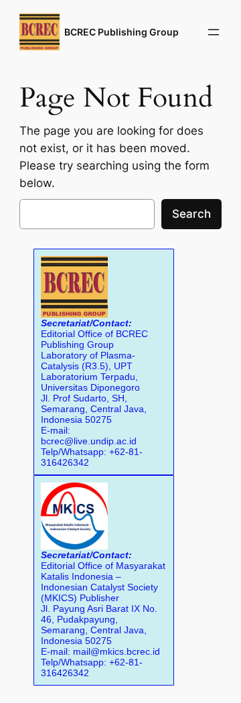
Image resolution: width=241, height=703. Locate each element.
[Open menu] (214, 32)
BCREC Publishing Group (121, 32)
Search (191, 213)
